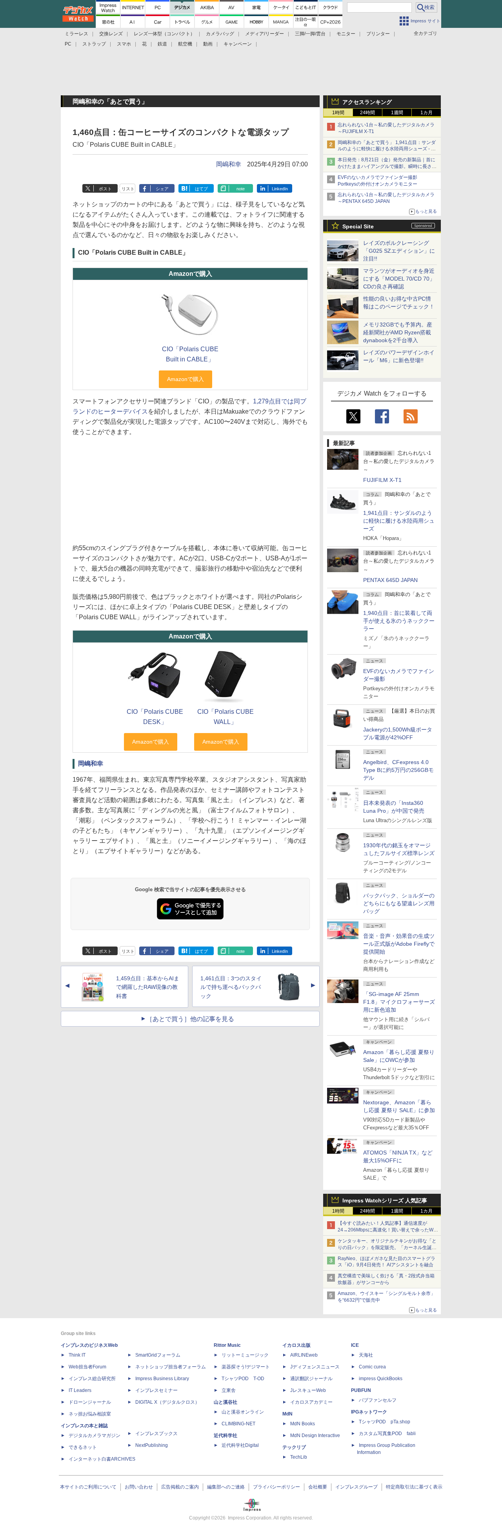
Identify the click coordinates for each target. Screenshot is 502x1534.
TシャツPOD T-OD (243, 1378)
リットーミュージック (245, 1355)
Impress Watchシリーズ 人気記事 (384, 1200)
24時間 (367, 112)
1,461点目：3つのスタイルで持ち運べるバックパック (231, 987)
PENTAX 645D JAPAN (390, 580)
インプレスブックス (156, 1433)
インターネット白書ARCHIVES (102, 1459)
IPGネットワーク (369, 1412)
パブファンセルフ (378, 1400)
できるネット (83, 1447)
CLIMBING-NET (238, 1423)
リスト (128, 188)
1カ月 (426, 112)
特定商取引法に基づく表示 (414, 1487)
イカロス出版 (296, 1345)
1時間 (338, 112)
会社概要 (317, 1487)
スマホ (124, 44)
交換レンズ (111, 33)
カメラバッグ (220, 33)
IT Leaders (80, 1390)
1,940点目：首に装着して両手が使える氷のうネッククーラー (399, 621)
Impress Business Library (162, 1378)
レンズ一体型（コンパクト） (164, 33)
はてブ (201, 188)
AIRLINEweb (304, 1355)
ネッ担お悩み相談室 (90, 1414)
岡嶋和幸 (228, 164)
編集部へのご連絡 (226, 1487)
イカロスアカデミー (311, 1402)
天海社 (366, 1355)
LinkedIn (280, 188)
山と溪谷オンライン (243, 1412)
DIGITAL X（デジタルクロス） (167, 1402)
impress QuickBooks (380, 1378)
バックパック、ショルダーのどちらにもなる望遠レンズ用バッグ (399, 903)
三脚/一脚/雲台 (310, 33)
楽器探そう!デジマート (246, 1367)
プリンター (378, 33)
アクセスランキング (367, 102)
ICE (355, 1345)
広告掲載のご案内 (180, 1487)
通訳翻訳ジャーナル (311, 1378)
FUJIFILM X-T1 (382, 480)
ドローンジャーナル (90, 1402)
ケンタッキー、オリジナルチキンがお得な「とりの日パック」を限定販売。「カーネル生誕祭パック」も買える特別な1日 (387, 1247)
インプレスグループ (356, 1487)
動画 (208, 44)
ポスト (105, 188)
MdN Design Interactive (315, 1435)
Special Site (358, 226)
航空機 (185, 44)
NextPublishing (151, 1445)
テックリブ (294, 1447)
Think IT (77, 1355)
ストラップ (94, 44)
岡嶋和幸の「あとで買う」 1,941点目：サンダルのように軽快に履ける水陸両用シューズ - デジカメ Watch (387, 149)
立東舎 (229, 1390)
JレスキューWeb (308, 1390)
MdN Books (302, 1423)
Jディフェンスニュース (315, 1367)
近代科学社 (225, 1435)
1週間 (397, 112)
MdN (287, 1414)
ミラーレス (76, 33)
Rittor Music (227, 1345)
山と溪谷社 (225, 1402)
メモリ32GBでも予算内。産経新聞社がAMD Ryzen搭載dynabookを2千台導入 (397, 332)
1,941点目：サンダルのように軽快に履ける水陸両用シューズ (399, 521)
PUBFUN (361, 1390)
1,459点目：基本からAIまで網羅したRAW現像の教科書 (147, 987)
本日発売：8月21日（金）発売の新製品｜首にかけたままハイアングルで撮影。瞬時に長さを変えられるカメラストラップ (387, 166)
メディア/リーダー (264, 33)
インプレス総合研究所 (92, 1378)
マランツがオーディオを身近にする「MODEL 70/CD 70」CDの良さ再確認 (399, 279)
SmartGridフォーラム (157, 1355)
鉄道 (162, 44)
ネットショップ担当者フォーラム (170, 1367)
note (240, 188)
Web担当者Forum (87, 1367)
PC (68, 44)
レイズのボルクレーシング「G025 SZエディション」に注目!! (399, 251)
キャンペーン (238, 44)
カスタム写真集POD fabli (387, 1433)
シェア (162, 188)
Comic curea (372, 1367)
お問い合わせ (139, 1487)
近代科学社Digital (240, 1445)
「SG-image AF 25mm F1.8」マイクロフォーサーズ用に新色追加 (399, 1002)
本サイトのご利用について (88, 1487)
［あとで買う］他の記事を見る (190, 1019)
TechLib (298, 1457)
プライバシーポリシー (276, 1487)
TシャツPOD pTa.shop (384, 1422)
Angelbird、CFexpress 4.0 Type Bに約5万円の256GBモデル (398, 770)
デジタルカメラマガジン (94, 1435)
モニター (345, 33)
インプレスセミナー (156, 1390)
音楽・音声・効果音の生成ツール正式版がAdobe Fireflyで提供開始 (399, 944)
